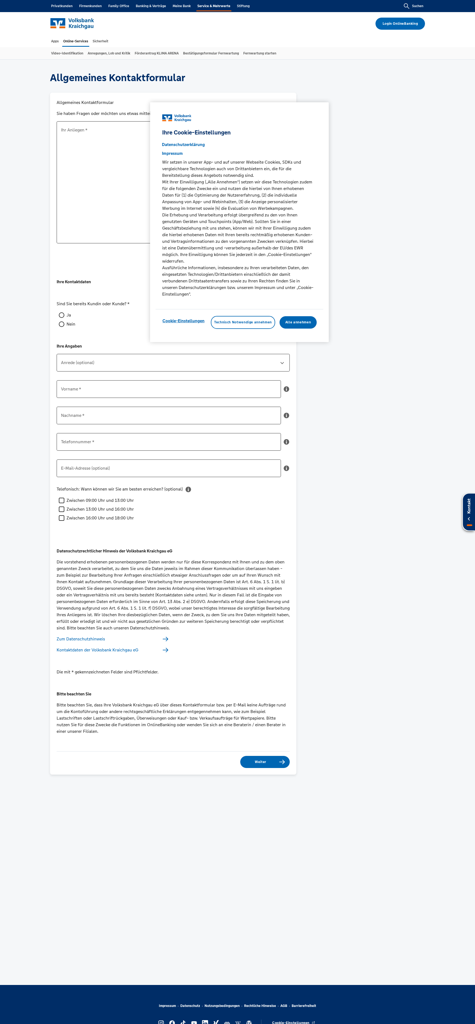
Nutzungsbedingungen (222, 1006)
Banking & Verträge (151, 6)
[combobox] (173, 365)
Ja (69, 315)
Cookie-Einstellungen (183, 321)
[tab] (55, 41)
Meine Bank (182, 6)
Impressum (167, 1006)
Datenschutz (190, 1006)
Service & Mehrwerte (213, 6)
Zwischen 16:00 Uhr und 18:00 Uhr (100, 518)
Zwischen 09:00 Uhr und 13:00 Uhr (100, 500)
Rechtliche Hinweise (260, 1006)
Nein (71, 324)
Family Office (118, 6)
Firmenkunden (90, 6)
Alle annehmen (298, 322)
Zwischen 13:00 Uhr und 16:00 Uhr (100, 509)
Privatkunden (62, 6)
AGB (283, 1006)
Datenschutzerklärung (183, 144)
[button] (286, 391)
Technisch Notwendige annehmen (243, 322)
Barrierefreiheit (304, 1006)
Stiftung (243, 6)
